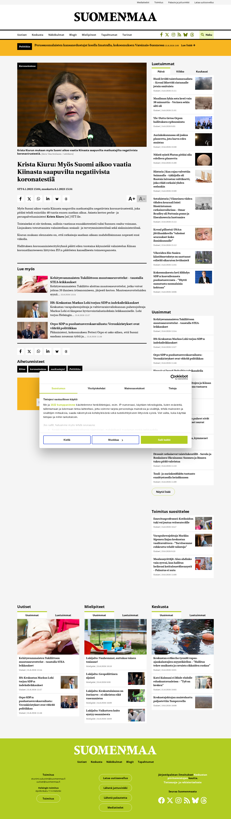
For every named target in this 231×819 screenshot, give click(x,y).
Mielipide (90, 666)
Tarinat (127, 34)
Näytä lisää (163, 491)
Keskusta (37, 34)
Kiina (22, 369)
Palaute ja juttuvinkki (178, 2)
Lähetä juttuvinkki (115, 788)
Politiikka (24, 46)
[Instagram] (174, 35)
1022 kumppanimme (63, 404)
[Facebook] (162, 35)
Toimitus (158, 2)
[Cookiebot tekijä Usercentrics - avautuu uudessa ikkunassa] (173, 377)
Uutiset (22, 34)
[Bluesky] (196, 803)
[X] (168, 35)
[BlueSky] (186, 35)
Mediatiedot (143, 2)
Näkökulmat (56, 34)
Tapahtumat (109, 34)
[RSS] (180, 35)
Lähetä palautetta (115, 797)
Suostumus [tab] (58, 388)
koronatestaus (38, 369)
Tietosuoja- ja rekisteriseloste (183, 782)
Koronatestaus (27, 66)
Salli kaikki (164, 439)
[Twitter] (171, 803)
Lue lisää (187, 45)
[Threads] (193, 35)
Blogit (73, 34)
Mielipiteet (89, 34)
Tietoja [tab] (173, 388)
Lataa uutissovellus (204, 2)
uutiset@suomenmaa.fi (48, 781)
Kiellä (67, 439)
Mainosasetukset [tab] (134, 388)
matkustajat (58, 369)
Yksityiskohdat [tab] (96, 388)
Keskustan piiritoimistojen (187, 776)
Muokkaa (113, 439)
